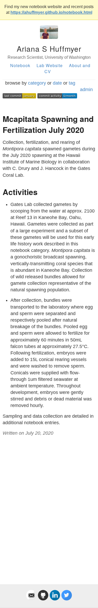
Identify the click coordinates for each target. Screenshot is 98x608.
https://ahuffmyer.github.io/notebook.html (51, 12)
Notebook (20, 65)
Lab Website (50, 65)
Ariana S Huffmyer (49, 48)
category (37, 83)
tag (72, 83)
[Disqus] (49, 504)
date (57, 83)
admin (86, 89)
